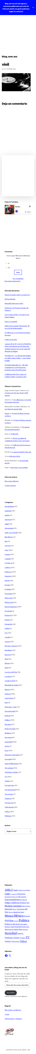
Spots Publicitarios (12, 764)
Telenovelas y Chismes (13, 1019)
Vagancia (8, 798)
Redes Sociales (10, 729)
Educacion (9, 598)
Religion (8, 733)
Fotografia (8, 624)
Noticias (8, 694)
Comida (8, 559)
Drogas (7, 585)
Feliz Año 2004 (14, 456)
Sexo (6, 750)
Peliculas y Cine (11, 707)
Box (6, 541)
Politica (7, 720)
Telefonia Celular (11, 772)
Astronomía (9, 528)
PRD (14, 924)
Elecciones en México (13, 1010)
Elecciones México (12, 481)
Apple (7, 524)
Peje (11, 920)
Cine (6, 550)
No (9, 268)
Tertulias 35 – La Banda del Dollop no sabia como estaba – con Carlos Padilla (18, 358)
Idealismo (8, 650)
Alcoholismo (9, 506)
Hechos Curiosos (11, 646)
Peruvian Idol (10, 711)
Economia (8, 594)
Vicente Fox (9, 803)
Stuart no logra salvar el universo (17, 295)
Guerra (7, 641)
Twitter (7, 781)
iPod (6, 668)
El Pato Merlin (10, 299)
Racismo (8, 724)
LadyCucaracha (11, 339)
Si (8, 263)
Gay (6, 633)
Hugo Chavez (26, 906)
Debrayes (8, 572)
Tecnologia (9, 768)
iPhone (7, 663)
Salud (12, 927)
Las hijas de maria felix (13, 409)
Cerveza (8, 546)
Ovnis (7, 1014)
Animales (8, 511)
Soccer (25, 929)
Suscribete (11, 993)
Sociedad (8, 759)
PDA (6, 702)
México (19, 915)
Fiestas (7, 620)
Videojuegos (9, 807)
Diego (7, 413)
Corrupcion (13, 894)
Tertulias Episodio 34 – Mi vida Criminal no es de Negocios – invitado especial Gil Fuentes (16, 367)
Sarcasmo (8, 737)
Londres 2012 (10, 681)
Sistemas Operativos (12, 755)
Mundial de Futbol (12, 685)
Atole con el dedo (11, 533)
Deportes (8, 576)
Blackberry (9, 537)
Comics (7, 554)
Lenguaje (8, 676)
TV (6, 777)
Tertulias (22, 938)
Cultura (8, 567)
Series (7, 746)
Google (7, 637)
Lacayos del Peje (11, 672)
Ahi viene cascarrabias (19, 467)
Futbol (7, 628)
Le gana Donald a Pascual (21, 452)
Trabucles (14, 434)
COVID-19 (8, 563)
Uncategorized (10, 790)
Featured (8, 615)
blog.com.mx (9, 56)
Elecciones (22, 897)
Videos (7, 811)
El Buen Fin (9, 602)
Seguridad (8, 742)
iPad (6, 659)
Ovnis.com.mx (10, 485)
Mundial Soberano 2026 (14, 303)
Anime (7, 515)
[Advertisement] (18, 33)
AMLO (9, 890)
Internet (8, 655)
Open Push (9, 698)
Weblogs (8, 816)
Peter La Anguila (11, 321)
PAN (7, 921)
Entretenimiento (11, 607)
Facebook (8, 611)
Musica (7, 689)
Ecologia (8, 589)
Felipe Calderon (12, 903)
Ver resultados (18, 278)
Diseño (7, 580)
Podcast (7, 716)
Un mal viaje (9, 785)
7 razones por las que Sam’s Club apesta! (17, 393)
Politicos (8, 924)
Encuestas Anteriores (12, 281)
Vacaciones (9, 794)
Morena (11, 912)
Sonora (20, 933)
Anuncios (8, 519)
